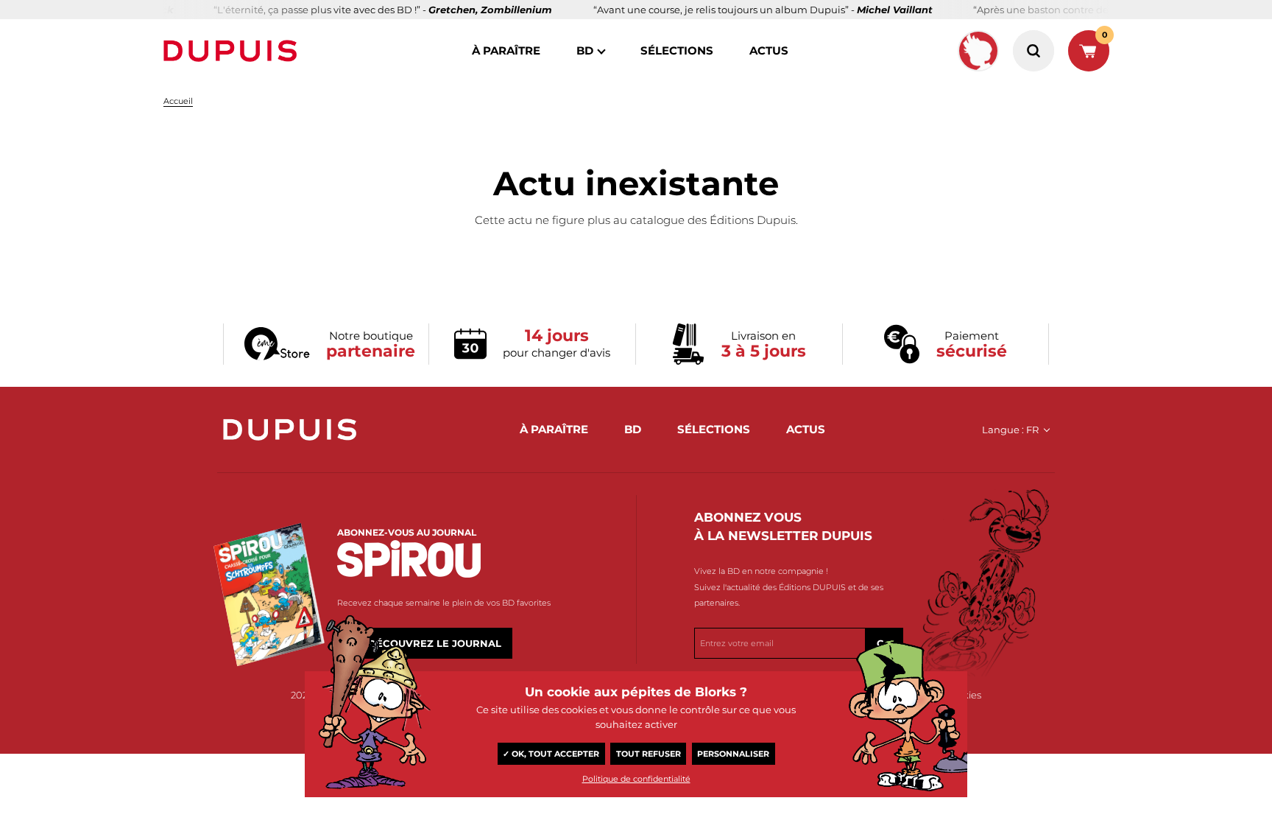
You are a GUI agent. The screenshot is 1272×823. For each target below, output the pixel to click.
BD (584, 50)
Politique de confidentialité (636, 779)
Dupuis (233, 51)
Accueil (178, 101)
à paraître (506, 50)
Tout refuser (648, 754)
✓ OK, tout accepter (551, 754)
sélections (676, 50)
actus (768, 50)
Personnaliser (733, 754)
